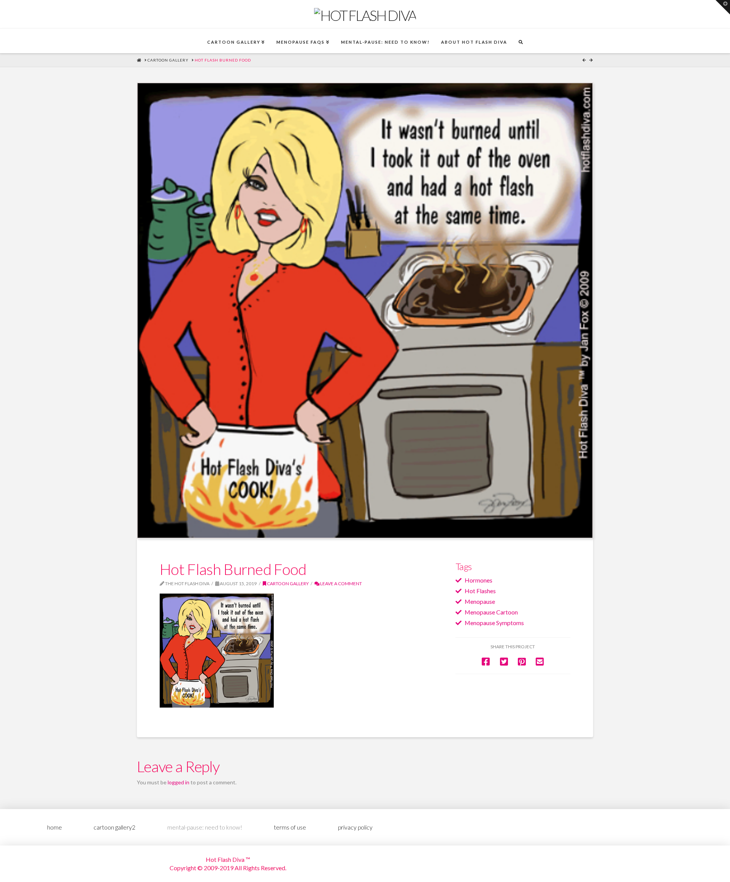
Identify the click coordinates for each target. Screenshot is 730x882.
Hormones (478, 580)
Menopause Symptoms (494, 622)
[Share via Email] (539, 661)
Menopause (480, 601)
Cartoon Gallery (287, 583)
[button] (723, 7)
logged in (178, 782)
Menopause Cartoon (491, 612)
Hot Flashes (480, 590)
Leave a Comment (340, 583)
